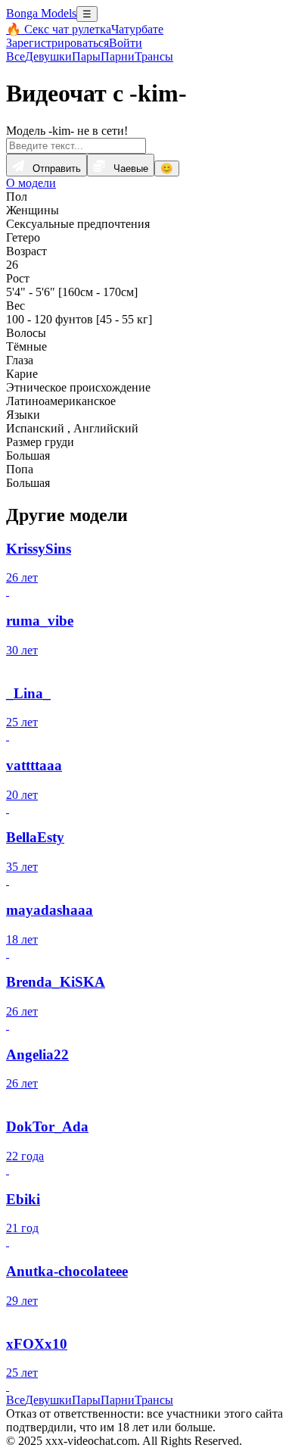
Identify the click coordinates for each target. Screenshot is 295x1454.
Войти (125, 42)
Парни (118, 56)
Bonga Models (41, 13)
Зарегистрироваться (57, 42)
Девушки (48, 56)
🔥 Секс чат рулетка (58, 29)
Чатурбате (137, 29)
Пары (86, 56)
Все (15, 56)
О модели (31, 182)
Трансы (154, 56)
